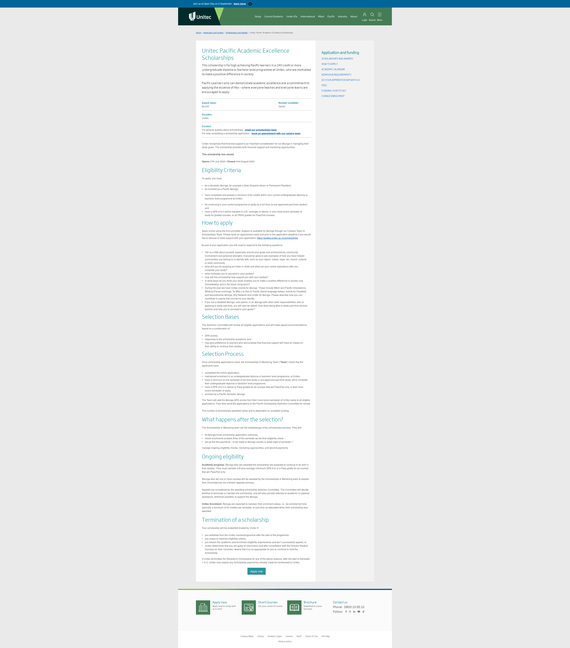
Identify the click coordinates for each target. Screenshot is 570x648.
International (308, 16)
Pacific (331, 16)
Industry (342, 16)
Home (198, 32)
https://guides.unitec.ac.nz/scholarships (277, 238)
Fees (324, 85)
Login (364, 19)
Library (260, 636)
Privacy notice (285, 641)
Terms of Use (311, 636)
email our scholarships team (261, 129)
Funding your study (334, 90)
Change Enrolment (333, 96)
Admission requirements (336, 74)
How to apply (330, 64)
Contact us (340, 602)
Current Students (273, 16)
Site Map (325, 636)
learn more (240, 3)
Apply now (256, 571)
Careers (289, 636)
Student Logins (274, 636)
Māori (321, 16)
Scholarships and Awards (237, 32)
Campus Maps (247, 636)
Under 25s (291, 16)
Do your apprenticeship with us (341, 80)
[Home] (200, 16)
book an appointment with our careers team (276, 133)
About (353, 16)
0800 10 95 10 (354, 607)
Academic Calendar (333, 69)
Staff (298, 636)
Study (258, 16)
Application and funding (213, 32)
